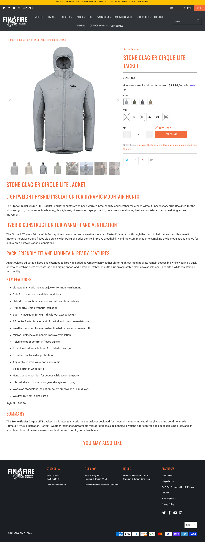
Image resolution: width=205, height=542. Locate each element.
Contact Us (167, 475)
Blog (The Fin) (168, 481)
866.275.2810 (28, 8)
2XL (157, 117)
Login (189, 8)
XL (149, 117)
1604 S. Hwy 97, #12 (94, 475)
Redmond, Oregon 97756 (96, 479)
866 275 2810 (52, 479)
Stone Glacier (131, 49)
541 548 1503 (52, 475)
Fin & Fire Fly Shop (23, 533)
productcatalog (181, 145)
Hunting (151, 145)
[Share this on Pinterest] (143, 160)
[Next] (117, 101)
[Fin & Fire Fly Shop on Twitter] (3, 8)
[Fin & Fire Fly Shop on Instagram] (18, 8)
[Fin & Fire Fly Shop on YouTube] (13, 8)
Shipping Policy (169, 498)
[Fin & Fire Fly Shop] (15, 21)
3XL (166, 117)
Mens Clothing (164, 145)
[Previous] (10, 101)
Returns (165, 493)
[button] (40, 17)
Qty (125, 127)
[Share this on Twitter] (126, 160)
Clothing (141, 145)
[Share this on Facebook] (135, 160)
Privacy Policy (168, 504)
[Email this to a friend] (151, 160)
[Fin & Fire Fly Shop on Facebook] (8, 8)
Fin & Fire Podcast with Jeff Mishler (178, 487)
